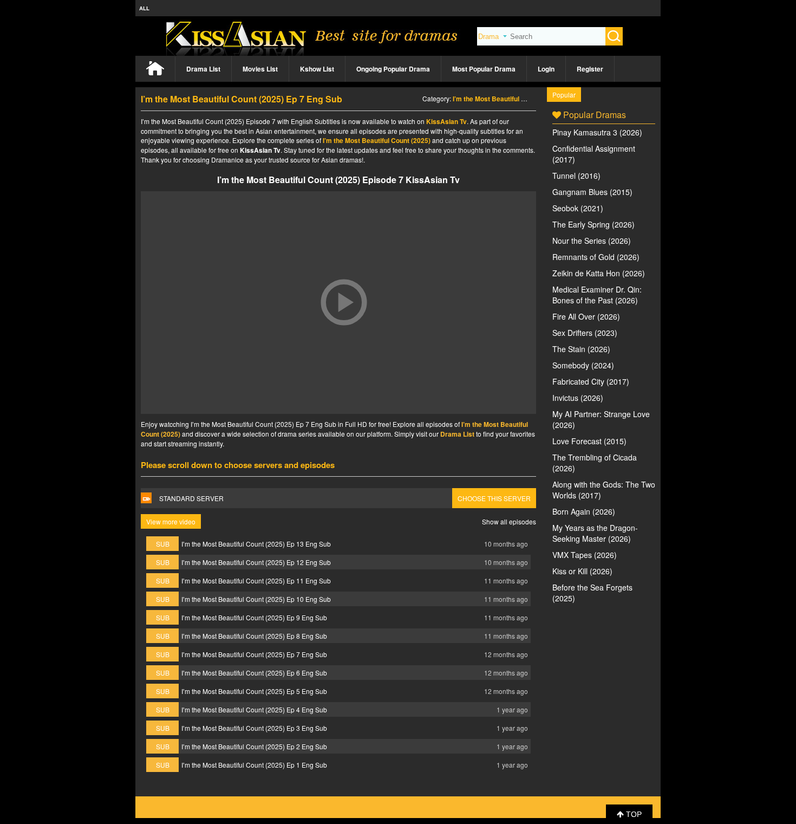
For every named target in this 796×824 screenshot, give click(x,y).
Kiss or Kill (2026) (582, 571)
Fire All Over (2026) (586, 316)
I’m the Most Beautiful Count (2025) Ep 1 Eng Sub (254, 764)
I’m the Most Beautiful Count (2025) (506, 98)
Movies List (260, 69)
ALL (144, 8)
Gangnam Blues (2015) (592, 191)
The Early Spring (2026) (593, 224)
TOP (633, 814)
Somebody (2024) (583, 365)
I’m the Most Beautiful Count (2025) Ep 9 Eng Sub (254, 617)
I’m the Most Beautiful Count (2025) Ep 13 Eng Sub (256, 543)
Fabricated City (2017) (590, 381)
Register (590, 69)
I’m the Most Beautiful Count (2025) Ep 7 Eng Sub (254, 654)
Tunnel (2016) (576, 175)
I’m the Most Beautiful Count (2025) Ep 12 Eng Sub (256, 562)
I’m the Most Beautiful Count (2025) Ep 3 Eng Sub (254, 727)
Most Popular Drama (484, 69)
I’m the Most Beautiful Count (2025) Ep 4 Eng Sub (254, 709)
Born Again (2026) (583, 511)
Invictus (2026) (577, 397)
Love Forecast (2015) (589, 441)
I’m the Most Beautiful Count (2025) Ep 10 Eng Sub (256, 599)
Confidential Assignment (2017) (593, 154)
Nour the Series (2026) (591, 240)
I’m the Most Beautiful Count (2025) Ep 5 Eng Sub (254, 691)
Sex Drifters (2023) (584, 332)
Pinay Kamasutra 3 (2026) (597, 132)
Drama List (203, 69)
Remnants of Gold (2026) (596, 256)
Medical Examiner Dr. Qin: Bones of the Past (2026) (597, 295)
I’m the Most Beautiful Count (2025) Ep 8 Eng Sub (254, 635)
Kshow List (317, 69)
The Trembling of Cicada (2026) (594, 462)
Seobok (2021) (577, 208)
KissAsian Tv (446, 121)
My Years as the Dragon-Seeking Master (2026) (595, 533)
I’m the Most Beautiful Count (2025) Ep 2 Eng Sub (254, 746)
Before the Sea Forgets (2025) (592, 593)
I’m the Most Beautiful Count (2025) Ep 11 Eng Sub (256, 580)
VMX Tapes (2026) (584, 554)
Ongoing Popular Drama (393, 69)
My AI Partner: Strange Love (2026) (601, 419)
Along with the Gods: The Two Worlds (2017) (603, 490)
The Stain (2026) (581, 348)
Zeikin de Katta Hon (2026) (598, 273)
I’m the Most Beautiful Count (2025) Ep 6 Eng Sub (254, 672)
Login (546, 69)
